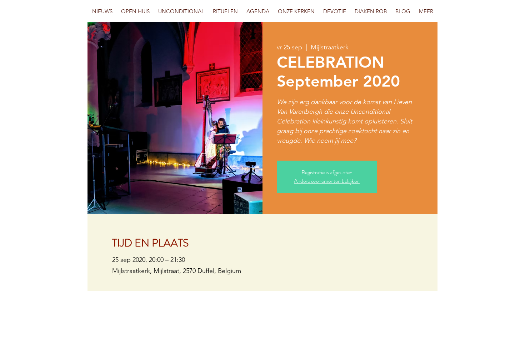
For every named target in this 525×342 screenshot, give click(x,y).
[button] (135, 11)
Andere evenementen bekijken (327, 181)
